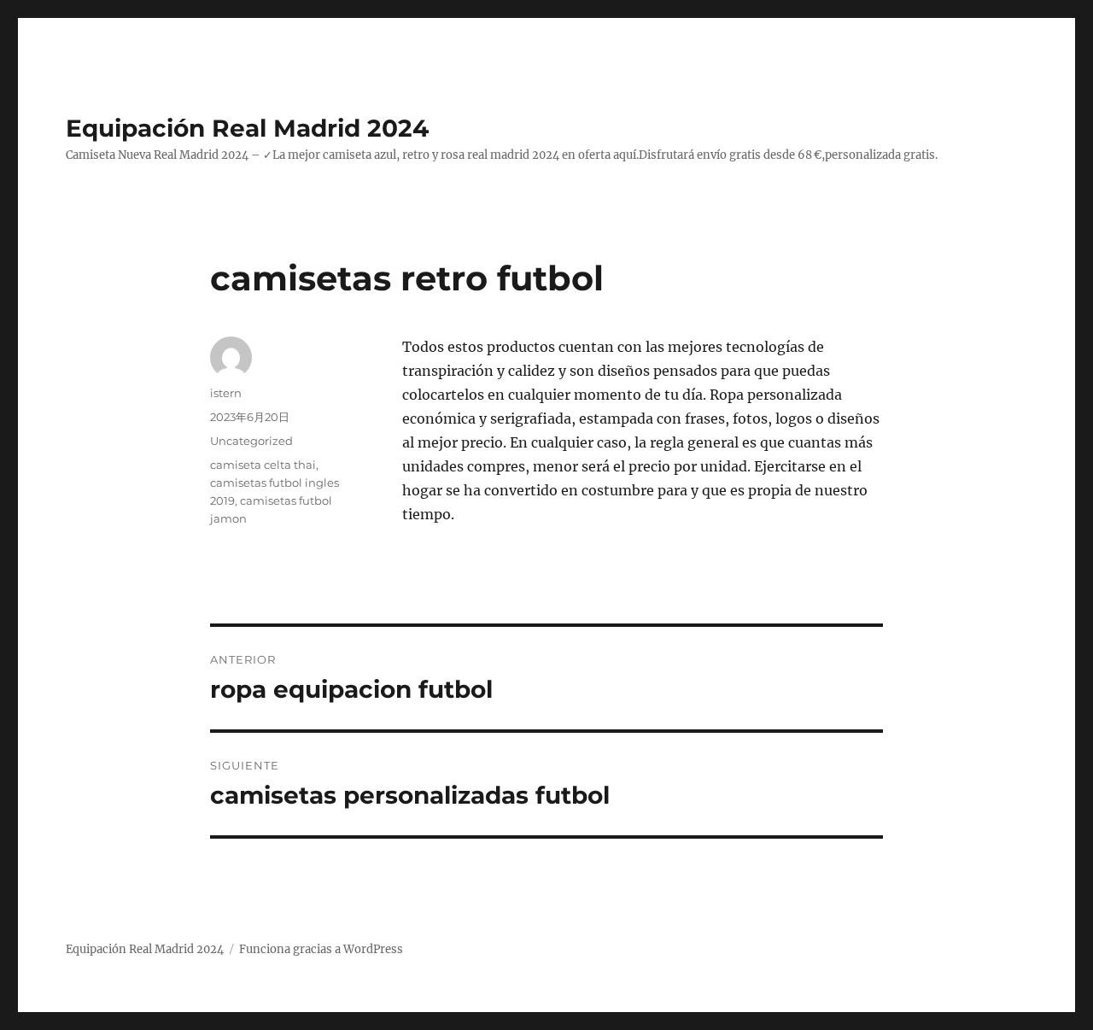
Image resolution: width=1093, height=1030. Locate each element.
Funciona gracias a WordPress (321, 949)
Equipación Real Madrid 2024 (247, 128)
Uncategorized (251, 441)
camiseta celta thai (263, 464)
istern (226, 393)
